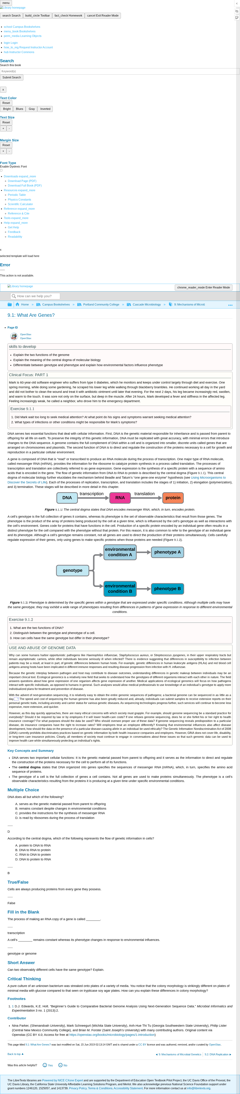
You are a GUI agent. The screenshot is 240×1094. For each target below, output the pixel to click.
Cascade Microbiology (146, 304)
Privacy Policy (78, 1088)
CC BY (142, 1044)
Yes (50, 1065)
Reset (6, 102)
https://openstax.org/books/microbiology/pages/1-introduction (112, 1035)
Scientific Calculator (20, 204)
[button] (14, 231)
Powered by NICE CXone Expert (63, 1080)
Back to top (14, 1054)
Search (13, 296)
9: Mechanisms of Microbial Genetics (197, 304)
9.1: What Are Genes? (38, 1044)
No (65, 1065)
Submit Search (11, 77)
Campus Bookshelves (56, 304)
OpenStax (25, 334)
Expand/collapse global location (230, 303)
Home (25, 304)
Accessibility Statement (128, 1088)
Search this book (10, 65)
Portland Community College (101, 304)
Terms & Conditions (100, 1088)
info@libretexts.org (198, 1088)
